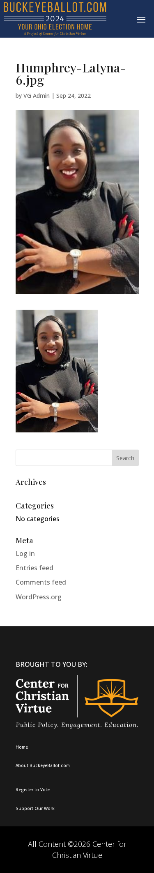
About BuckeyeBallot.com (43, 765)
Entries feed (34, 567)
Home (22, 747)
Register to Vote (33, 789)
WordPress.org (39, 596)
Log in (25, 553)
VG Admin (36, 95)
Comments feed (41, 582)
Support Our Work (35, 808)
